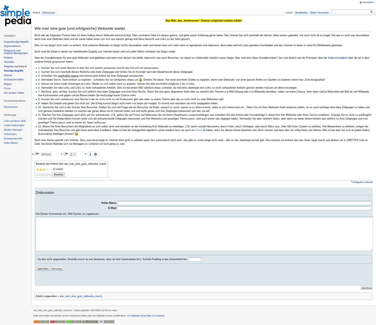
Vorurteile (9, 62)
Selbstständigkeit (337, 57)
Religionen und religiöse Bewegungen (16, 52)
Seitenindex (10, 134)
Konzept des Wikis (14, 79)
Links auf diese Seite (15, 121)
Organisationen (12, 46)
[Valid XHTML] (106, 322)
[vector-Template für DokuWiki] (58, 322)
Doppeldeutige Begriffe (16, 41)
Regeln (8, 84)
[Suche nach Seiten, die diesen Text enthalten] (371, 11)
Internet (369, 182)
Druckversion (11, 107)
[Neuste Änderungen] (41, 322)
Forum (199, 130)
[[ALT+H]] (15, 15)
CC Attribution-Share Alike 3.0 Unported (145, 315)
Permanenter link (13, 138)
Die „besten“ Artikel (14, 93)
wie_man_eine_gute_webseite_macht (81, 296)
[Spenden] (74, 322)
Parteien (8, 57)
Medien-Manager (13, 129)
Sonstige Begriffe (13, 70)
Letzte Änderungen (14, 125)
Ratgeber (359, 182)
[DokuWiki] (90, 322)
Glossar (8, 75)
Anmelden (368, 2)
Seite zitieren (11, 143)
